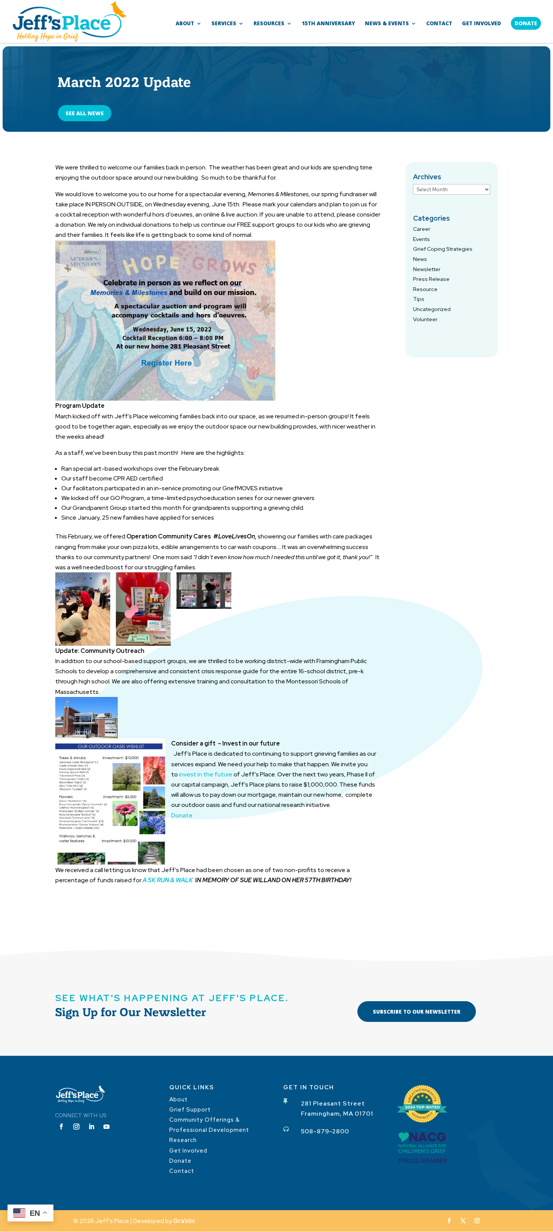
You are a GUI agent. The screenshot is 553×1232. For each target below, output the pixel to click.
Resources (269, 24)
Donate (526, 23)
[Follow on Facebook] (61, 1127)
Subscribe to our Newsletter (416, 1011)
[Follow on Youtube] (106, 1127)
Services (223, 24)
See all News (84, 113)
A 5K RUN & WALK (168, 880)
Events (421, 239)
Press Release (431, 279)
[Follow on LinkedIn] (91, 1127)
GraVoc (184, 1221)
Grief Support (190, 1109)
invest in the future (206, 774)
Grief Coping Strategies (442, 248)
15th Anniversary (328, 24)
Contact (439, 24)
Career (421, 229)
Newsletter (427, 269)
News (420, 259)
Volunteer (425, 319)
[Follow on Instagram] (76, 1127)
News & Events (387, 24)
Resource (425, 289)
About (185, 24)
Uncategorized (432, 309)
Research (183, 1140)
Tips (418, 299)
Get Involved (481, 24)
